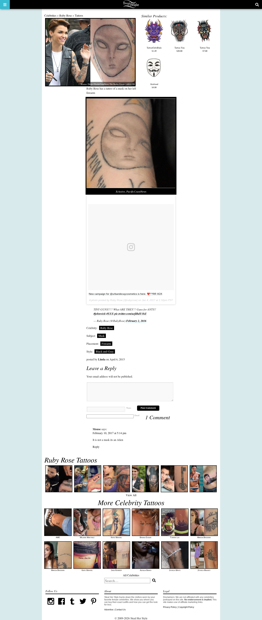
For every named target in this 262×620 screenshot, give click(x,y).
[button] (5, 4)
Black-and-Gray (105, 351)
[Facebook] (61, 606)
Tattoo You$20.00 (179, 49)
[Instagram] (50, 606)
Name (128, 407)
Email (137, 415)
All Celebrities (131, 575)
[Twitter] (83, 606)
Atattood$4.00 (154, 85)
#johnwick (100, 314)
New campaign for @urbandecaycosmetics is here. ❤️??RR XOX (125, 293)
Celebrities (50, 15)
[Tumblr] (72, 606)
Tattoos (79, 15)
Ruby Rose (65, 15)
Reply (96, 447)
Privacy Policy (170, 607)
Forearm (106, 343)
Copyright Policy (186, 607)
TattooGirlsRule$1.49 (154, 49)
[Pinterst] (93, 606)
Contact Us (120, 609)
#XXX (110, 314)
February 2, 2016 (136, 321)
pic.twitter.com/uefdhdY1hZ (130, 314)
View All (131, 495)
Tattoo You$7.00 (205, 49)
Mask (101, 336)
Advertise (108, 609)
